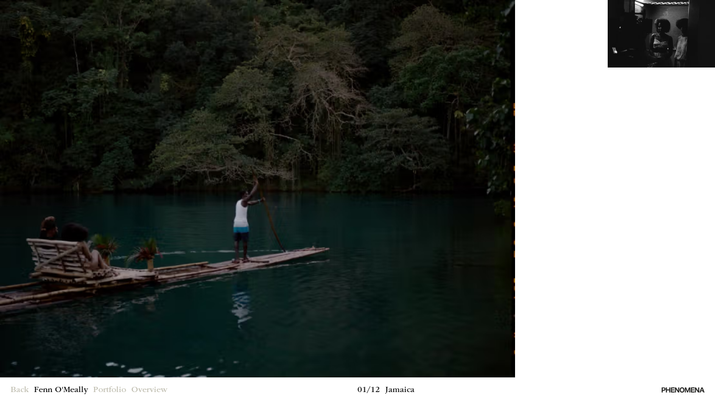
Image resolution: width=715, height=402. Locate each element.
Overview (149, 390)
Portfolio (109, 390)
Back (19, 390)
